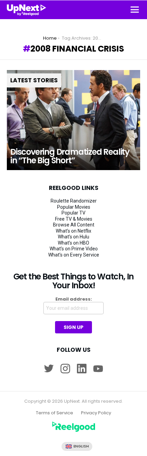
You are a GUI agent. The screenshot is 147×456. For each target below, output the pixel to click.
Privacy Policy (96, 413)
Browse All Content (73, 224)
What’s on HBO (73, 243)
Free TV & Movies (73, 219)
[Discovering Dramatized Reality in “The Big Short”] (73, 120)
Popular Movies (73, 207)
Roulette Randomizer (74, 201)
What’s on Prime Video (74, 248)
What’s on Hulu (73, 236)
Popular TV (73, 213)
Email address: (73, 299)
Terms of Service (54, 413)
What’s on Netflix (73, 231)
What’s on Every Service (73, 255)
